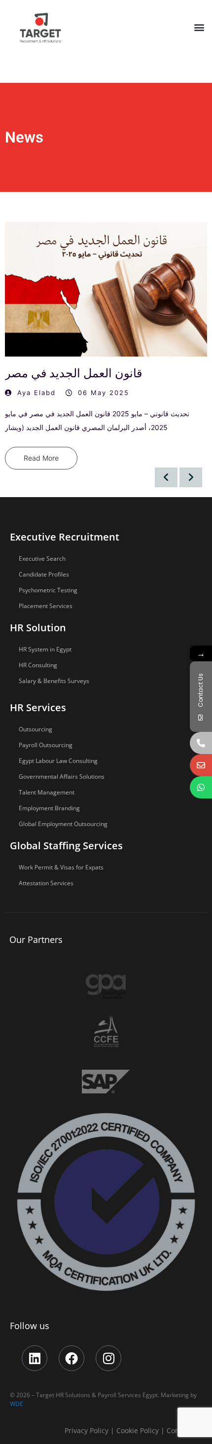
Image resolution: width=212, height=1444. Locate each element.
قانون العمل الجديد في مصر (73, 373)
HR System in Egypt (45, 649)
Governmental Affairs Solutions (62, 776)
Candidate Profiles (44, 574)
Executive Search (42, 558)
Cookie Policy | (141, 1430)
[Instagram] (108, 1358)
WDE (16, 1404)
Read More (41, 458)
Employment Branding (49, 808)
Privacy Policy (86, 1430)
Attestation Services (46, 883)
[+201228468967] (201, 787)
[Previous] (166, 477)
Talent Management (46, 792)
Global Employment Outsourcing (63, 824)
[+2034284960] (201, 743)
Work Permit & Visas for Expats (61, 867)
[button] (199, 27)
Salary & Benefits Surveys (54, 681)
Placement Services (45, 606)
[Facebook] (71, 1358)
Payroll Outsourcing (45, 745)
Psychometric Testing (48, 590)
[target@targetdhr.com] (201, 765)
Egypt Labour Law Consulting (58, 761)
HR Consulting (38, 665)
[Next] (190, 477)
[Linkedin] (34, 1358)
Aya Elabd (36, 393)
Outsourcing (35, 729)
